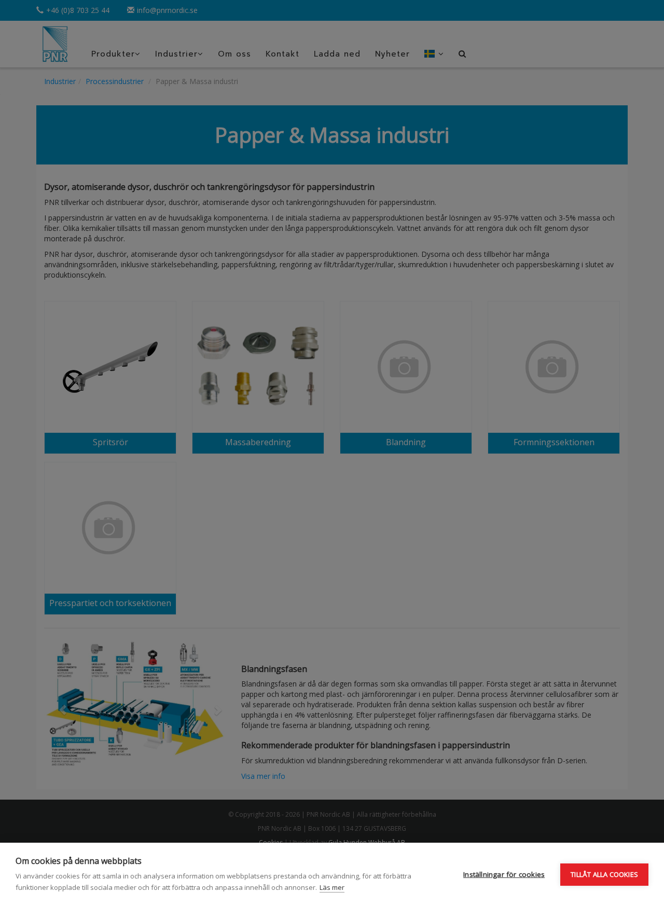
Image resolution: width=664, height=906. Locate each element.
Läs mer (332, 887)
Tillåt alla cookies (604, 874)
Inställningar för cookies (504, 874)
